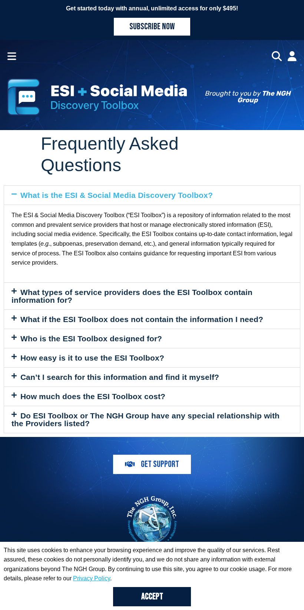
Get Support (160, 464)
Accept (152, 596)
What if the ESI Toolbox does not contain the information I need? (141, 319)
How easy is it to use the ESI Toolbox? (92, 358)
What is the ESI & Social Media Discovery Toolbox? (116, 195)
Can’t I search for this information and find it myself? (119, 377)
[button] (152, 195)
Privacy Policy (91, 578)
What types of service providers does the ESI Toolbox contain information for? (131, 296)
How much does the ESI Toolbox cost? (92, 396)
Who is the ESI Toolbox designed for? (91, 338)
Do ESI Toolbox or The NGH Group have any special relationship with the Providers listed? (145, 419)
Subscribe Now (152, 26)
